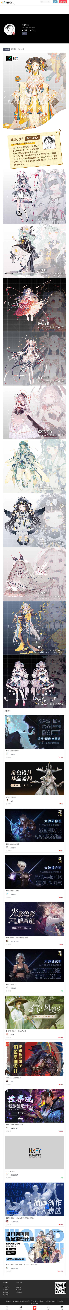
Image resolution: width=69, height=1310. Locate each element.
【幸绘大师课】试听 (11, 984)
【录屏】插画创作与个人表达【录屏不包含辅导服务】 (21, 1218)
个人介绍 (6, 49)
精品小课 (18, 1287)
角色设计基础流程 (11, 797)
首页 (7, 1308)
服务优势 (5, 1294)
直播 (62, 1308)
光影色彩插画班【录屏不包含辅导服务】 (17, 937)
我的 (48, 1308)
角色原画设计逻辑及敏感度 (13, 1078)
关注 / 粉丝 (21, 49)
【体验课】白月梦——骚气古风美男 (16, 1031)
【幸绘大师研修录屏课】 (12, 844)
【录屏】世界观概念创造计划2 (14, 1124)
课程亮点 (5, 1292)
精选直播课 (19, 1292)
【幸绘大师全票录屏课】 (12, 750)
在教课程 (13, 49)
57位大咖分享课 (10, 1171)
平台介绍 (5, 1287)
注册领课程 (63, 2)
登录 (55, 2)
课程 (21, 1308)
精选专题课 (19, 1290)
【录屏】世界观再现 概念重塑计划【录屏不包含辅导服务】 (22, 1265)
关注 (24, 33)
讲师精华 (5, 1290)
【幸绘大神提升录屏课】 (12, 891)
